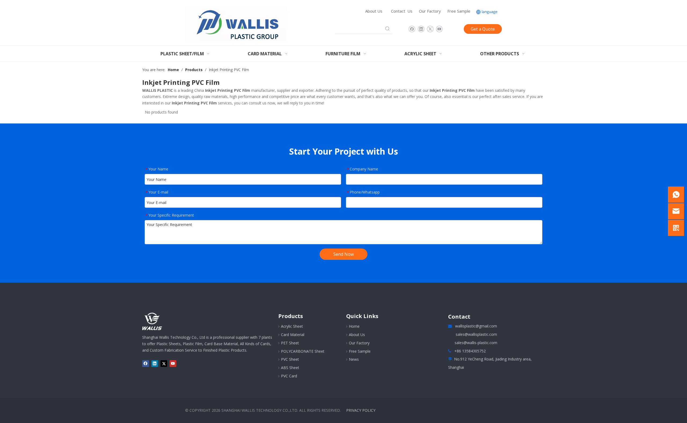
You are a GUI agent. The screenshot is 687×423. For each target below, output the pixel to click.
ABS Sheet (290, 367)
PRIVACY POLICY (360, 410)
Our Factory (430, 11)
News (354, 359)
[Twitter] (430, 28)
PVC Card (289, 375)
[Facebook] (411, 28)
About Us (373, 11)
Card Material (292, 334)
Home (354, 326)
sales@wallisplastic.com (476, 334)
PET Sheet (290, 342)
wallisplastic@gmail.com (476, 326)
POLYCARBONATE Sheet (302, 351)
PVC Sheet (290, 359)
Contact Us (401, 11)
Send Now (343, 254)
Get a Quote (483, 29)
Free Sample (458, 11)
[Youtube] (439, 28)
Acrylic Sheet (292, 326)
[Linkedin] (421, 28)
